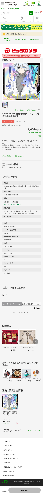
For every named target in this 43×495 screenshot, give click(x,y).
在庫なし (24, 490)
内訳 (39, 136)
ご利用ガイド (7, 441)
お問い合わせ (7, 450)
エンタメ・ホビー (20, 40)
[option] (21, 82)
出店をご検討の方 (8, 471)
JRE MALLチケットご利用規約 (12, 467)
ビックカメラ (10, 60)
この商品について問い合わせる (26, 110)
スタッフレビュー (31, 304)
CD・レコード (35, 40)
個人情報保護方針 (8, 475)
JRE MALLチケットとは (10, 458)
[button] (35, 341)
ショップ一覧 (7, 446)
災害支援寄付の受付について (16, 34)
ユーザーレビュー (12, 304)
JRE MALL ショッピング (7, 39)
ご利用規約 (6, 463)
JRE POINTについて (9, 454)
